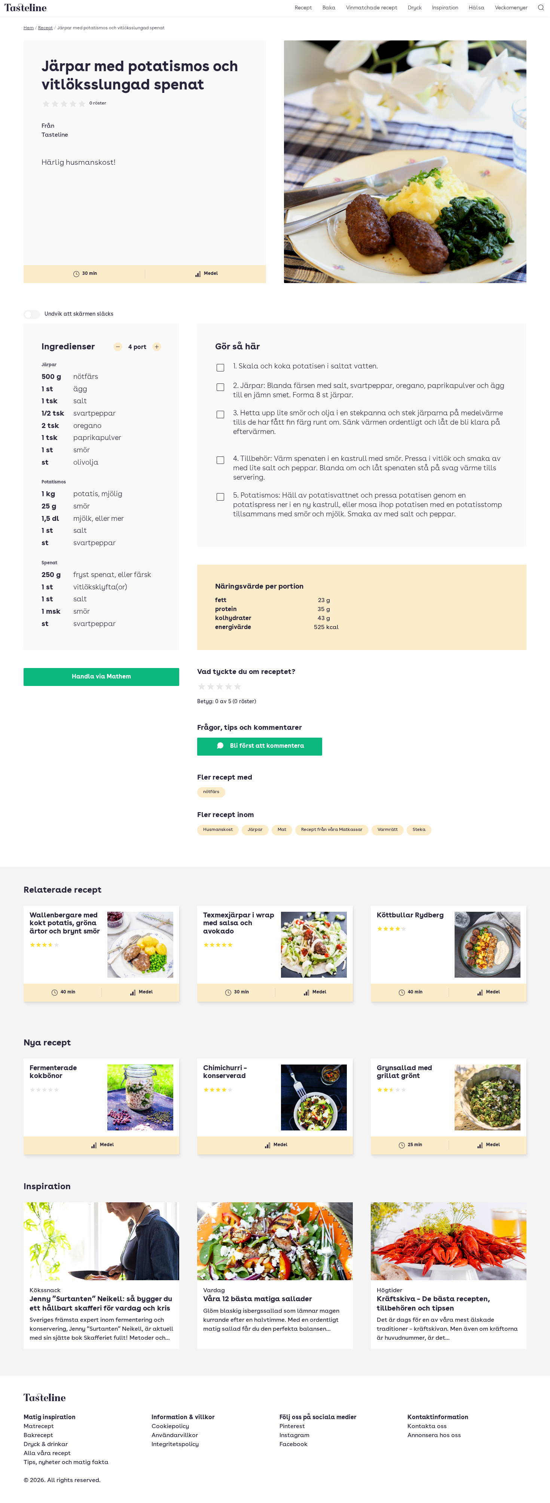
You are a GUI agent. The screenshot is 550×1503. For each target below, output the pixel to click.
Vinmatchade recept (371, 7)
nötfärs (211, 792)
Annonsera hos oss (434, 1436)
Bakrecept (38, 1436)
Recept (303, 7)
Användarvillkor (175, 1436)
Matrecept (39, 1427)
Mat (282, 830)
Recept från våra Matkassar (332, 830)
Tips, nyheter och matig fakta (66, 1463)
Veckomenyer (511, 7)
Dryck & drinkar (46, 1445)
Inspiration (445, 7)
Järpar (255, 830)
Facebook (293, 1445)
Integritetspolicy (175, 1445)
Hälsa (477, 7)
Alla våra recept (47, 1454)
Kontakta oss (427, 1427)
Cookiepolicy (170, 1427)
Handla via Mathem (101, 677)
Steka (419, 830)
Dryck (415, 7)
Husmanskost (218, 830)
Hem (29, 28)
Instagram (294, 1436)
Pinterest (292, 1427)
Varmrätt (388, 830)
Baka (329, 7)
